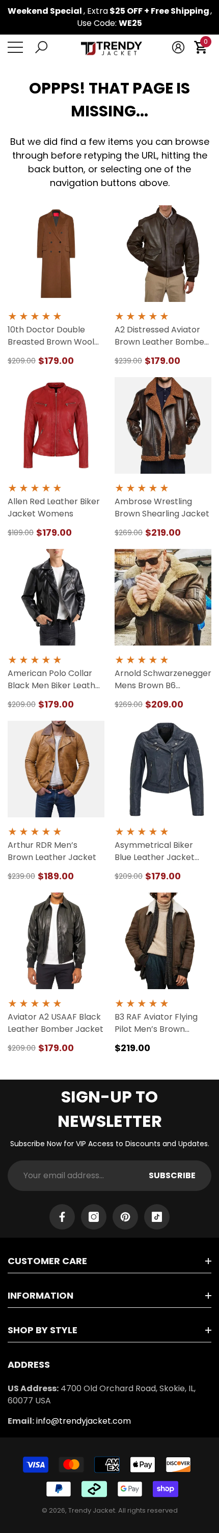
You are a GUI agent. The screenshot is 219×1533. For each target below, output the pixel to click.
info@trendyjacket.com (83, 1421)
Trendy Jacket (91, 1510)
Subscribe (172, 1175)
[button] (41, 47)
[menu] (15, 47)
